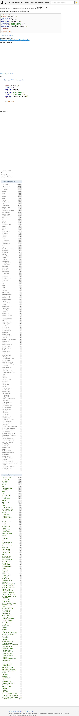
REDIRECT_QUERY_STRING (11, 632)
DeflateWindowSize (11, 470)
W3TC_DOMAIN (11, 624)
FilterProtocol (11, 270)
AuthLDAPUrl (11, 384)
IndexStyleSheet (11, 330)
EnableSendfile (11, 417)
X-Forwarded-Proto (11, 542)
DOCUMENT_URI (11, 699)
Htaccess (19, 711)
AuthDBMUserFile (11, 421)
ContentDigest (11, 351)
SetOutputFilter (11, 231)
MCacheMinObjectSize (11, 430)
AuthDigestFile (11, 397)
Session (11, 257)
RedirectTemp (11, 256)
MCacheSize (11, 437)
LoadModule (11, 337)
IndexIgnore (11, 250)
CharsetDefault (11, 341)
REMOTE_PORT (11, 678)
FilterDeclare (11, 271)
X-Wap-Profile (11, 544)
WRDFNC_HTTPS (11, 615)
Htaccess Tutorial (6, 170)
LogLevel (11, 411)
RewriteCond (11, 40)
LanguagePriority (11, 348)
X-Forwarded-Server (11, 643)
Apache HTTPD (28, 711)
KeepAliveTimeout (11, 468)
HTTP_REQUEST (11, 610)
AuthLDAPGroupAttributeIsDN (11, 463)
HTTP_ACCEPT (11, 558)
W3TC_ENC (11, 538)
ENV (11, 486)
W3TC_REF (11, 577)
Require (11, 219)
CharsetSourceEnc (11, 344)
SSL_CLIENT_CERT (11, 650)
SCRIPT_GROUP (11, 660)
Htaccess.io (12, 711)
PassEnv (11, 376)
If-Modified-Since (11, 566)
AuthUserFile (11, 261)
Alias (11, 282)
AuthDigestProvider (11, 370)
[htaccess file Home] (3, 2)
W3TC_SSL (11, 563)
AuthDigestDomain (11, 414)
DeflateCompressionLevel (11, 339)
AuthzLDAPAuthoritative (11, 398)
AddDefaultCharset (11, 216)
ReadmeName (11, 308)
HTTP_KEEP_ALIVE (11, 605)
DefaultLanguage (11, 299)
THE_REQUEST (11, 516)
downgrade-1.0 (11, 551)
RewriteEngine (19, 40)
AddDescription (11, 323)
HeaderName (11, 313)
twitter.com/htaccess (6, 177)
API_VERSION (11, 638)
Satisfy (11, 238)
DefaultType (11, 357)
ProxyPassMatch (11, 400)
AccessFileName (11, 416)
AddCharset (11, 233)
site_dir (11, 672)
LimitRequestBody (11, 306)
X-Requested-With (11, 533)
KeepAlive (11, 301)
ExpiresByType (11, 214)
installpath (11, 676)
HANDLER (11, 554)
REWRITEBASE (11, 549)
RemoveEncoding (11, 388)
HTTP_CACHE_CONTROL (11, 603)
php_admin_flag (11, 391)
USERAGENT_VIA (11, 589)
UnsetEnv (11, 369)
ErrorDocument (11, 202)
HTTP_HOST (11, 481)
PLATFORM (11, 674)
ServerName (11, 325)
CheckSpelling (11, 334)
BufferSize (11, 459)
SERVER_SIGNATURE (11, 653)
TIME (11, 493)
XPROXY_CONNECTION (11, 594)
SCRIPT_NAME (11, 613)
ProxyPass (11, 374)
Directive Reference (6, 175)
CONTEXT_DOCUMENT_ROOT (11, 693)
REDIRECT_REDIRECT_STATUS (11, 695)
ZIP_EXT (11, 679)
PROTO (11, 528)
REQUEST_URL (11, 599)
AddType (11, 209)
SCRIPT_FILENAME (11, 488)
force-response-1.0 (11, 559)
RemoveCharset (11, 360)
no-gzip (11, 497)
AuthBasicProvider (11, 315)
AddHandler (11, 252)
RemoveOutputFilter (11, 402)
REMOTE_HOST (11, 575)
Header (11, 196)
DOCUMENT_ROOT (11, 518)
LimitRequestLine (11, 456)
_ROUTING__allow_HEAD (11, 584)
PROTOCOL (11, 690)
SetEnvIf (11, 236)
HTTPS (11, 484)
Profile (11, 537)
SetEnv (11, 247)
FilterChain (11, 266)
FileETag (11, 221)
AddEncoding (11, 228)
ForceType (11, 276)
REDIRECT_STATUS (11, 507)
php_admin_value (11, 322)
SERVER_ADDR (11, 514)
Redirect (11, 200)
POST (11, 505)
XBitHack (11, 343)
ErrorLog (11, 449)
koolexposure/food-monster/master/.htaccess (26, 8)
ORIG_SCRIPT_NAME (11, 667)
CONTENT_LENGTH (11, 622)
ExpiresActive (11, 205)
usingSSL (11, 629)
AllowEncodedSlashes (11, 419)
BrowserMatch (11, 242)
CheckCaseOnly (11, 393)
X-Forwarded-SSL (11, 681)
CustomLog (11, 381)
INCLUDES (11, 490)
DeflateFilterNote (11, 367)
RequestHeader (11, 235)
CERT (11, 606)
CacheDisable (11, 390)
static (11, 491)
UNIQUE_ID (11, 685)
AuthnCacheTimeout (11, 461)
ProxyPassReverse (11, 405)
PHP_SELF (11, 657)
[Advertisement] (30, 58)
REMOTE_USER (11, 552)
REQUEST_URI (11, 479)
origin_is (11, 631)
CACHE (11, 535)
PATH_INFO (11, 570)
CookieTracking (11, 412)
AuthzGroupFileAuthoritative (11, 426)
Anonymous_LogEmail (11, 442)
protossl (11, 512)
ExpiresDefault (11, 207)
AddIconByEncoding (11, 362)
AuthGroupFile (11, 275)
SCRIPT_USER (11, 688)
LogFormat (11, 383)
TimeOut (11, 311)
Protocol (11, 304)
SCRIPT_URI (11, 639)
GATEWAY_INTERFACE (11, 634)
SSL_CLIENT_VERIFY (11, 648)
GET (11, 504)
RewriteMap (11, 365)
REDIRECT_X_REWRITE (11, 618)
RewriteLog (11, 386)
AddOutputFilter (11, 278)
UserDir (11, 350)
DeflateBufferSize (11, 447)
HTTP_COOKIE (11, 526)
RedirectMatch (11, 243)
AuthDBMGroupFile (11, 423)
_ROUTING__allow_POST (11, 587)
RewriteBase (6, 8)
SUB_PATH (11, 692)
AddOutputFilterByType (11, 210)
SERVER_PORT (11, 498)
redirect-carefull (11, 625)
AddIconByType (11, 346)
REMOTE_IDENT (11, 665)
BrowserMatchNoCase (11, 358)
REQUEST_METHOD (11, 511)
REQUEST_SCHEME (11, 620)
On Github (5, 35)
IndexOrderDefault (11, 336)
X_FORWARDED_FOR (11, 591)
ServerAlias (11, 424)
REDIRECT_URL (11, 601)
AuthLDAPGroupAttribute (11, 466)
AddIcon (11, 317)
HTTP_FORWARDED (11, 641)
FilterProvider (11, 268)
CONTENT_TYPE (11, 561)
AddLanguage (11, 327)
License (10, 35)
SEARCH (11, 568)
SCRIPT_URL (11, 598)
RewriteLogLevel (11, 379)
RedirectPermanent (11, 318)
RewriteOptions (11, 264)
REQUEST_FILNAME (11, 617)
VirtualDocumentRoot (11, 249)
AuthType (11, 259)
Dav (11, 320)
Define (11, 287)
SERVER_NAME (11, 530)
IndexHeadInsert (11, 355)
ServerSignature (11, 263)
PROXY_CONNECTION (11, 592)
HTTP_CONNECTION (11, 608)
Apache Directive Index (7, 173)
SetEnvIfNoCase (11, 224)
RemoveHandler (11, 289)
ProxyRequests (11, 431)
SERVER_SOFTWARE (11, 652)
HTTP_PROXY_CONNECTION (11, 645)
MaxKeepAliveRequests (11, 428)
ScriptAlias (11, 377)
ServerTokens (11, 240)
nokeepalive (11, 547)
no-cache (11, 524)
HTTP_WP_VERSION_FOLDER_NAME (11, 697)
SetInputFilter (11, 404)
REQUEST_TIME (11, 662)
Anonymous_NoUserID (11, 440)
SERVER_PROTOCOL (11, 655)
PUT (11, 519)
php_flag (11, 223)
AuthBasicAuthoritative (11, 372)
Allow (11, 193)
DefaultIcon (11, 332)
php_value (11, 217)
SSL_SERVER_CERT (11, 646)
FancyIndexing (11, 296)
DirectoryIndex (11, 212)
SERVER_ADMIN (11, 565)
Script (11, 203)
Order (11, 198)
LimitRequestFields (11, 451)
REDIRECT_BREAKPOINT (11, 683)
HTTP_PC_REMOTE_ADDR (11, 596)
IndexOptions (11, 292)
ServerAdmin (11, 395)
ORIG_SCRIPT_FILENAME (11, 669)
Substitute (11, 353)
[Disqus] (30, 138)
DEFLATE (11, 483)
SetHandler (11, 280)
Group (11, 285)
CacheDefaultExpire (11, 458)
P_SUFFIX (11, 627)
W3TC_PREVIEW (11, 556)
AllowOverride (11, 273)
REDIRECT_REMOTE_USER (11, 659)
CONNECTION (11, 578)
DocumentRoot (11, 329)
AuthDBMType (11, 444)
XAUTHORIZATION (11, 580)
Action (11, 283)
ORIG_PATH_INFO (11, 686)
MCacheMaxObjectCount (11, 435)
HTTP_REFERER (11, 521)
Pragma (11, 523)
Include (11, 226)
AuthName (11, 254)
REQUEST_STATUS (11, 664)
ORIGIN (11, 500)
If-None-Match (11, 573)
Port (11, 245)
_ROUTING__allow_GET (11, 585)
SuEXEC (11, 465)
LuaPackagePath (11, 409)
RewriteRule (26, 40)
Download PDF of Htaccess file (14, 80)
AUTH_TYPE (11, 636)
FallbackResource (11, 294)
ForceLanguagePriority (11, 364)
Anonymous (11, 290)
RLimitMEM (11, 445)
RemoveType (11, 310)
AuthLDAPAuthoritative (11, 438)
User (11, 229)
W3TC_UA (11, 571)
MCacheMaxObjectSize (11, 433)
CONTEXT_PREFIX (11, 545)
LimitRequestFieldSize (11, 452)
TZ (11, 540)
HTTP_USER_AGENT (11, 509)
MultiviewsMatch (11, 407)
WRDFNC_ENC (11, 612)
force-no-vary (11, 502)
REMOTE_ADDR (11, 531)
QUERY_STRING (11, 495)
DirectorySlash (11, 297)
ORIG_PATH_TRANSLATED (11, 671)
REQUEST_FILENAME (7, 74)
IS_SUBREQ (11, 582)
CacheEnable (11, 454)
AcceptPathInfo (11, 303)
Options (11, 191)
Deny (11, 195)
